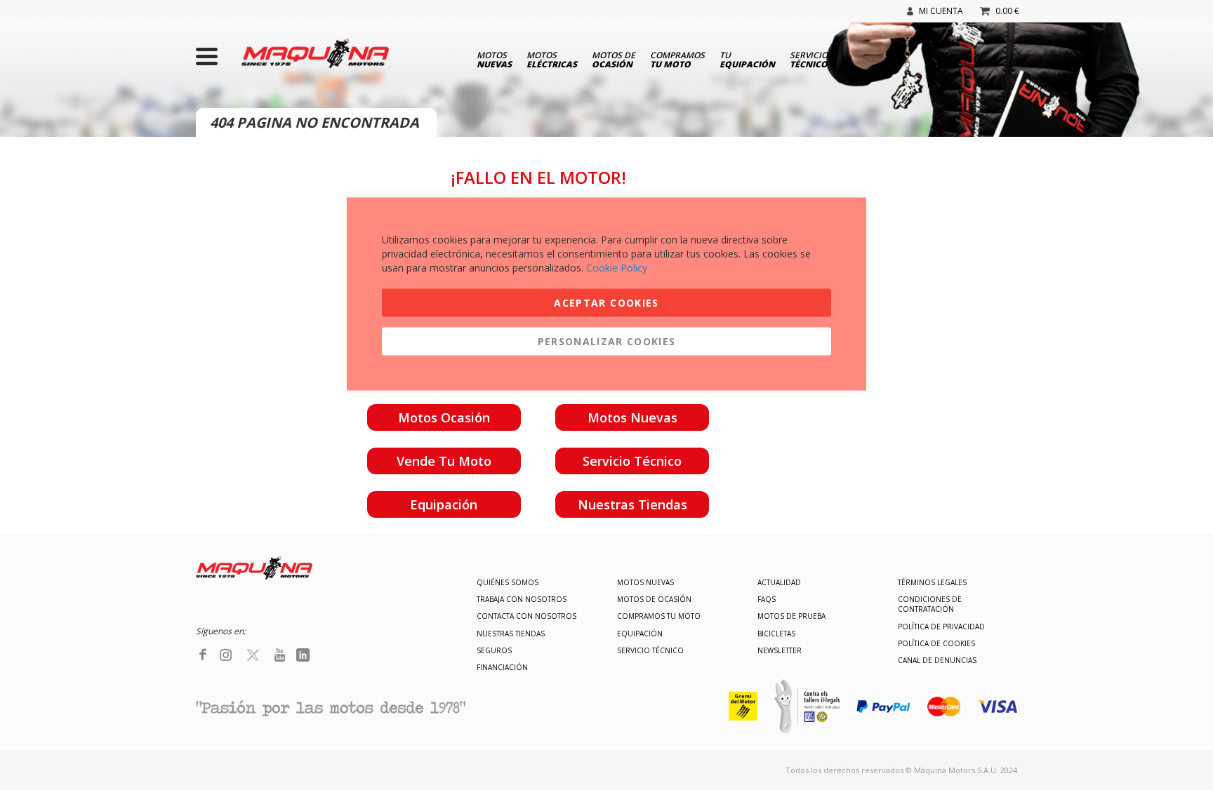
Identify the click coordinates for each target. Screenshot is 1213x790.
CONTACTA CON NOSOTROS (526, 616)
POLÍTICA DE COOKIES (936, 643)
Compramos (677, 59)
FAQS (766, 599)
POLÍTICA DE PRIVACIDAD (941, 626)
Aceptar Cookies (606, 302)
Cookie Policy (616, 267)
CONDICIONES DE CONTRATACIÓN (930, 604)
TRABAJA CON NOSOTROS (521, 599)
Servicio (809, 59)
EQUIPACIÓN (640, 633)
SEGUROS (494, 650)
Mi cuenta (941, 11)
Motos (494, 59)
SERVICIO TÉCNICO (650, 650)
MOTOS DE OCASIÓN (654, 599)
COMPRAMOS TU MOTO (659, 616)
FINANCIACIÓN (502, 667)
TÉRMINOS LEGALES (932, 582)
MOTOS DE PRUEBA (791, 616)
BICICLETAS (776, 633)
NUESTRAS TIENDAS (511, 633)
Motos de (613, 59)
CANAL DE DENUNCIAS (937, 660)
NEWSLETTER (779, 650)
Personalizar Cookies (607, 341)
